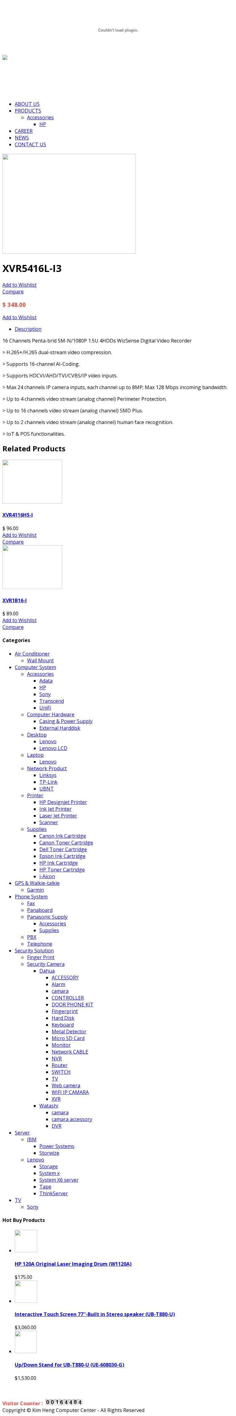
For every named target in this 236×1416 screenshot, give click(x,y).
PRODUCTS (28, 110)
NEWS (22, 137)
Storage (48, 1166)
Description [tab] (28, 329)
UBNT (46, 788)
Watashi (48, 1105)
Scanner (48, 822)
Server (22, 1132)
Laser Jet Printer (58, 815)
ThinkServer (53, 1193)
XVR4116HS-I (17, 514)
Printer (35, 795)
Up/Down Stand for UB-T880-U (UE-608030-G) (69, 1364)
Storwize (49, 1153)
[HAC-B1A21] (69, 251)
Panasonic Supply (47, 916)
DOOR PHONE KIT (72, 1004)
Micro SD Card (68, 1038)
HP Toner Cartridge (62, 869)
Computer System (35, 667)
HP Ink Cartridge (58, 862)
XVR (56, 1099)
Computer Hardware (50, 714)
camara (60, 991)
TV (55, 1078)
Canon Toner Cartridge (66, 842)
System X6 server (59, 1180)
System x (49, 1173)
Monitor (61, 1045)
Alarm (58, 984)
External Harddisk (59, 728)
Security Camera (46, 964)
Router (60, 1065)
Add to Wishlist (19, 284)
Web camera (66, 1085)
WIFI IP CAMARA (70, 1092)
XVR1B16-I (14, 600)
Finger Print (40, 957)
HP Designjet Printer (63, 802)
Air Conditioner (32, 653)
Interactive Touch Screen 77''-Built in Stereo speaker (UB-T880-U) (95, 1314)
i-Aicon (47, 876)
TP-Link (48, 782)
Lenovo (48, 741)
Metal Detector (69, 1031)
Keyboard (63, 1024)
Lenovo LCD (53, 748)
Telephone (39, 943)
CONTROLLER (68, 997)
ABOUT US (27, 104)
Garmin (35, 889)
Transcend (51, 701)
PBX (31, 937)
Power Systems (56, 1146)
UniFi (45, 707)
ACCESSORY (65, 977)
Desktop (37, 734)
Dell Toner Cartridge (63, 849)
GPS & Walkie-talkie (37, 883)
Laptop (35, 755)
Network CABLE (70, 1051)
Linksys (48, 775)
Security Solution (34, 950)
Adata (46, 680)
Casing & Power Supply (65, 721)
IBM (32, 1139)
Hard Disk (63, 1018)
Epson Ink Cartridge (62, 856)
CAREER (24, 131)
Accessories (40, 117)
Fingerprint (65, 1011)
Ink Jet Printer (55, 809)
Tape (45, 1186)
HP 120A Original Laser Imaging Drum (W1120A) (73, 1264)
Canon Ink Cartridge (62, 835)
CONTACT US (30, 144)
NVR (57, 1058)
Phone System (31, 896)
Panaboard (40, 910)
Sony (45, 694)
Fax (31, 903)
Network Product (47, 768)
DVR (56, 1126)
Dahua (47, 970)
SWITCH (61, 1072)
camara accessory (72, 1119)
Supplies (37, 829)
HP (42, 124)
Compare (13, 291)
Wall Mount (40, 660)
